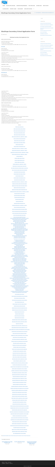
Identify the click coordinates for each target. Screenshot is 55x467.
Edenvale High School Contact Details (19, 140)
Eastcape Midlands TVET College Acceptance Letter (7, 442)
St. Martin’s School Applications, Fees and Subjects (19, 292)
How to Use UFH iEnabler (43, 32)
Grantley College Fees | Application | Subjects (19, 164)
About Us (3, 462)
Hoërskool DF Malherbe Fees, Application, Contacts (19, 380)
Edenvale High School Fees (19, 144)
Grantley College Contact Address (19, 162)
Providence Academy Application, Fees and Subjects (19, 267)
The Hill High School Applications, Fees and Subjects (19, 300)
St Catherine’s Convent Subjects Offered (19, 287)
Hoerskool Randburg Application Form (19, 203)
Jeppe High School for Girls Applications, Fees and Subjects (19, 223)
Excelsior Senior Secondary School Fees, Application (19, 349)
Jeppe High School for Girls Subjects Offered (19, 221)
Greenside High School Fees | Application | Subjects (19, 181)
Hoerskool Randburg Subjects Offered (19, 195)
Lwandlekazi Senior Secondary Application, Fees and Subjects (19, 419)
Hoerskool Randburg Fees (19, 201)
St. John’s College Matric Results (19, 441)
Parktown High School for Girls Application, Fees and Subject (19, 261)
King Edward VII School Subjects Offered (19, 237)
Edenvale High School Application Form (19, 146)
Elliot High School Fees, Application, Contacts (19, 343)
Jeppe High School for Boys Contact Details (19, 224)
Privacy (6, 462)
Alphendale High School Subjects (19, 317)
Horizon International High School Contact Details (19, 213)
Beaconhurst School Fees (19, 323)
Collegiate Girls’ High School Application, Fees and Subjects (19, 335)
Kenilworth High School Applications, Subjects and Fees (19, 230)
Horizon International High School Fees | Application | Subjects (19, 218)
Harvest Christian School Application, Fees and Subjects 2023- (19, 366)
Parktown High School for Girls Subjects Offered (19, 259)
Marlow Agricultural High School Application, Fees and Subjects (19, 425)
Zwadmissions (4, 34)
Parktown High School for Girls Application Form (19, 258)
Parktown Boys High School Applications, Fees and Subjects (19, 256)
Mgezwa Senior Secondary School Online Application (19, 429)
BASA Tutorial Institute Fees (19, 126)
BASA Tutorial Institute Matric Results (19, 132)
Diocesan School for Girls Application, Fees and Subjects (19, 341)
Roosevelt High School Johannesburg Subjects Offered (19, 275)
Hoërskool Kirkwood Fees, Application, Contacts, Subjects (19, 386)
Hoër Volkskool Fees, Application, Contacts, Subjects (19, 372)
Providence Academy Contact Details (19, 262)
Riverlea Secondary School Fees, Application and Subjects (19, 268)
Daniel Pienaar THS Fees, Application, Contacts (19, 337)
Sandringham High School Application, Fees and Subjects (19, 280)
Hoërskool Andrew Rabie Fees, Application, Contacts (19, 374)
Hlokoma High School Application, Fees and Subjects (19, 368)
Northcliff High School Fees (19, 251)
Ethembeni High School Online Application (19, 347)
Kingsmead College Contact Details (19, 244)
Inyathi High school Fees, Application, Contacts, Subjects (19, 398)
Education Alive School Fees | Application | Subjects (19, 150)
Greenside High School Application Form (19, 177)
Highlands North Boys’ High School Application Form (19, 189)
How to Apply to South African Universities (45, 26)
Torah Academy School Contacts (19, 294)
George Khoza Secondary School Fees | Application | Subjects (19, 152)
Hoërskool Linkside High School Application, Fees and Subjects (19, 388)
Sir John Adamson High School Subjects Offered (19, 281)
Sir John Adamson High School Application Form (19, 283)
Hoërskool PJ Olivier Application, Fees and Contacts (19, 392)
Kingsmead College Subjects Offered (19, 247)
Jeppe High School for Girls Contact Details (19, 220)
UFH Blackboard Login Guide (44, 33)
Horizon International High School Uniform (19, 215)
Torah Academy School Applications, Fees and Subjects (19, 296)
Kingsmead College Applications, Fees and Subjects (19, 248)
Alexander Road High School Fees (19, 311)
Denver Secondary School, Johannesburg (19, 138)
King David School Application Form (19, 233)
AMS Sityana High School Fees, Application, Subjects (19, 321)
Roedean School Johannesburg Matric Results (19, 271)
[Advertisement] (19, 24)
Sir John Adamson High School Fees (19, 282)
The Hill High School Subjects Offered (19, 298)
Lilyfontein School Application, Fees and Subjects (20, 415)
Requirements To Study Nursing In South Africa (19, 166)
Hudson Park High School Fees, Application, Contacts (19, 396)
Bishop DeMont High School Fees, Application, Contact (19, 327)
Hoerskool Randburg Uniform (19, 199)
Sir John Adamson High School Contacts (19, 284)
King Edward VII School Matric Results (19, 239)
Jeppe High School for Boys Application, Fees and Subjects (19, 229)
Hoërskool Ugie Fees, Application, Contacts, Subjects (19, 394)
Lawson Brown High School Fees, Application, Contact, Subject (19, 413)
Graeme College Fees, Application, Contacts (19, 360)
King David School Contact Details (19, 232)
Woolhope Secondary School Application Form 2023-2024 (22, 435)
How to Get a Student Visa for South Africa (45, 30)
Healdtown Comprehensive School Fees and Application (19, 370)
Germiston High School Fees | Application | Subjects (19, 154)
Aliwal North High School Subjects (19, 315)
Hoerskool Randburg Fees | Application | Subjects (19, 205)
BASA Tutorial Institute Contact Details (19, 134)
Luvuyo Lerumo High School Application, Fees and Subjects (19, 417)
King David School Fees (19, 234)
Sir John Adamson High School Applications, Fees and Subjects (19, 285)
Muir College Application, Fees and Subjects (19, 433)
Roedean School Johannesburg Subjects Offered (19, 270)
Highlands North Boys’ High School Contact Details (19, 183)
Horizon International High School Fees (19, 207)
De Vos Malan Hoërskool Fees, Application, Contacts (19, 339)
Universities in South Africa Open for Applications (46, 24)
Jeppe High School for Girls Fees (19, 222)
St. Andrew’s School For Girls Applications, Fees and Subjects (19, 291)
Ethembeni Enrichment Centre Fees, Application (19, 345)
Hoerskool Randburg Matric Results (19, 197)
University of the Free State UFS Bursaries (45, 23)
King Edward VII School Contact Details (19, 236)
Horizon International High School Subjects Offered (19, 209)
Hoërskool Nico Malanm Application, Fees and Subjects (19, 390)
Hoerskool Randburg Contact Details (19, 193)
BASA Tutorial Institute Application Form (19, 130)
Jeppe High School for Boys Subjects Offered (19, 225)
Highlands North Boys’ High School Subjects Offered (19, 185)
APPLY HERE (3, 46)
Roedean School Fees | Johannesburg (19, 272)
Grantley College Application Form (19, 160)
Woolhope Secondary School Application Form (48, 12)
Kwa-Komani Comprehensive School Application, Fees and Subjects (19, 411)
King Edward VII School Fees (19, 240)
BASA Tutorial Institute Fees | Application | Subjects (19, 136)
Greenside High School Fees (20, 175)
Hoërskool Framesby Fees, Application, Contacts (19, 382)
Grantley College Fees (19, 156)
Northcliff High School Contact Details (19, 249)
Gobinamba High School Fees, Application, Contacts (19, 358)
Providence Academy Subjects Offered (19, 263)
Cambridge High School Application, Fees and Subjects (19, 331)
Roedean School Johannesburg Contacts (19, 269)
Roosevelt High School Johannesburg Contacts (19, 274)
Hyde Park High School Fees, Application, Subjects (19, 219)
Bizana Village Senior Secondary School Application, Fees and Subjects (19, 329)
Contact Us (11, 463)
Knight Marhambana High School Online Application (19, 409)
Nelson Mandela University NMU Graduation (46, 35)
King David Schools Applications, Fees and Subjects (19, 235)
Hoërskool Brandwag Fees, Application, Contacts (19, 376)
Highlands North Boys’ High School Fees (19, 187)
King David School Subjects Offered (19, 231)
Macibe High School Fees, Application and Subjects (19, 421)
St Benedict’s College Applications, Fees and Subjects (19, 286)
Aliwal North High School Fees (19, 313)
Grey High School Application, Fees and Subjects (19, 364)
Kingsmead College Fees (19, 245)
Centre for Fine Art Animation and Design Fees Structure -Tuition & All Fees (32, 442)
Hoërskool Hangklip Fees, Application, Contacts (19, 384)
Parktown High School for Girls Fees (19, 257)
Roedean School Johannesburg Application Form (19, 273)
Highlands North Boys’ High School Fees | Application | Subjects (19, 191)
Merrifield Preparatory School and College (19, 427)
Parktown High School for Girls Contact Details (19, 260)
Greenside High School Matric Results (19, 179)
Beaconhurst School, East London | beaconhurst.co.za (19, 325)
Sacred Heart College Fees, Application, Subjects (19, 279)
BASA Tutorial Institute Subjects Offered (19, 128)
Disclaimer (7, 463)
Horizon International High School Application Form (19, 211)
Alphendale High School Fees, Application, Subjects (19, 319)
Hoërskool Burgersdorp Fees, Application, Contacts (19, 378)
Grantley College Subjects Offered (19, 158)
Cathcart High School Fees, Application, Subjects (19, 333)
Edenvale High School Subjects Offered (19, 142)
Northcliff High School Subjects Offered (19, 250)
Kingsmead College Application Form (19, 246)
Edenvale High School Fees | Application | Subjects (19, 148)
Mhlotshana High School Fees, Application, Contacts (19, 431)
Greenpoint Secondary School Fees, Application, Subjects (19, 362)
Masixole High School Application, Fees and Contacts (19, 423)
